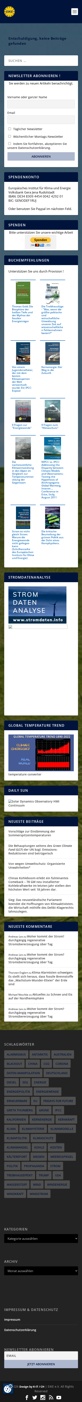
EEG (25, 1082)
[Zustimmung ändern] (8, 1388)
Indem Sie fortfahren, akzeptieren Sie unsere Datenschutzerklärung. (37, 146)
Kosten (56, 1147)
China (32, 1064)
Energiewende (47, 1092)
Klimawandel (17, 1147)
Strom (55, 1166)
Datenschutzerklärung (20, 1330)
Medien (38, 1157)
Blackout (14, 1064)
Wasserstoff (17, 1185)
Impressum (12, 1320)
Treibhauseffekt (20, 1175)
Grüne (44, 1110)
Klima (11, 1129)
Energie (40, 1082)
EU (35, 1101)
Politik (12, 1166)
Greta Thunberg (20, 1110)
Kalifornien (16, 1119)
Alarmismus (16, 1054)
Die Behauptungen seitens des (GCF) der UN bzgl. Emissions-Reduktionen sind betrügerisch (40, 849)
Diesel (11, 1082)
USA (58, 1175)
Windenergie (57, 1185)
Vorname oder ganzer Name (27, 97)
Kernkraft (66, 1119)
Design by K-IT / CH (31, 1386)
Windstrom (39, 1194)
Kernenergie (42, 1119)
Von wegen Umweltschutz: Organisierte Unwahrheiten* (36, 865)
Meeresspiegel (61, 1157)
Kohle (39, 1147)
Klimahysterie (33, 1129)
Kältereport (17, 1157)
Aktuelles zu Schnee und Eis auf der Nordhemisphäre (40, 996)
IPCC (58, 1110)
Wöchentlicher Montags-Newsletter (37, 137)
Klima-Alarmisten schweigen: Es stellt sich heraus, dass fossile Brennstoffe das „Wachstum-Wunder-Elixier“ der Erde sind (40, 978)
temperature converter (24, 774)
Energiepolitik (18, 1092)
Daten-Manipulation (23, 1073)
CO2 (46, 1064)
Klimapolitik (17, 1138)
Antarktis (40, 1054)
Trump (44, 1175)
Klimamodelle (61, 1129)
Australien (62, 1054)
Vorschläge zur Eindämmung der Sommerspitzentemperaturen (31, 833)
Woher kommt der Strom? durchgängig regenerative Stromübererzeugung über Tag (36, 940)
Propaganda (34, 1166)
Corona (62, 1064)
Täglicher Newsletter (27, 129)
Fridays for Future (58, 1101)
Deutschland (56, 1073)
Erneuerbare (17, 1101)
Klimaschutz (43, 1138)
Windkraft (15, 1194)
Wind (37, 1185)
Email (11, 113)
